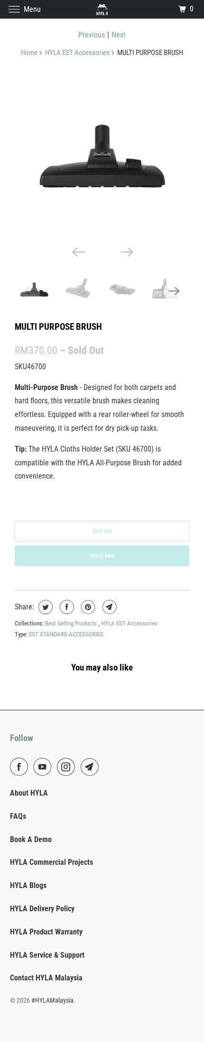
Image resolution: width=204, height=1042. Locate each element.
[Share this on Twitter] (44, 607)
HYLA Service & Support (47, 955)
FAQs (18, 816)
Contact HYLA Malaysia (46, 977)
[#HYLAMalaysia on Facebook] (21, 767)
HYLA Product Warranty (46, 931)
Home (29, 52)
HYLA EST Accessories (77, 52)
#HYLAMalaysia (52, 1000)
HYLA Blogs (28, 885)
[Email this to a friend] (108, 607)
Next (118, 34)
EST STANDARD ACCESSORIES (66, 634)
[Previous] (77, 251)
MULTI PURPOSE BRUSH (58, 326)
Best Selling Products (71, 623)
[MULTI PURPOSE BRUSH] (102, 154)
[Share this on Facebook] (65, 607)
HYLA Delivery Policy (42, 908)
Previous (91, 34)
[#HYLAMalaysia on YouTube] (44, 767)
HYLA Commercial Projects (51, 862)
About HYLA (29, 792)
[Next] (126, 251)
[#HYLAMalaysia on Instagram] (68, 767)
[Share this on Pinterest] (87, 607)
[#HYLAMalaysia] (102, 9)
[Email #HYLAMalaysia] (91, 767)
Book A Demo (31, 839)
